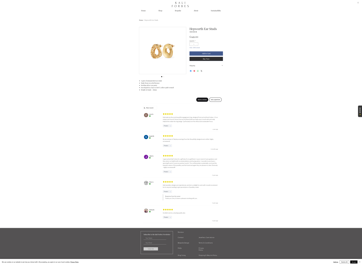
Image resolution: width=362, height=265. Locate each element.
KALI (181, 3)
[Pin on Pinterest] (194, 71)
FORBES (181, 6)
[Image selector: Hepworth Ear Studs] (162, 77)
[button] (358, 2)
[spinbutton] (194, 44)
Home (141, 20)
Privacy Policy (74, 262)
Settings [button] (335, 262)
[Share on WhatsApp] (198, 71)
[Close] (360, 261)
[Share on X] (201, 71)
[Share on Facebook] (191, 71)
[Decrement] (191, 44)
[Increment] (197, 44)
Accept (354, 262)
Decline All (344, 262)
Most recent (149, 108)
